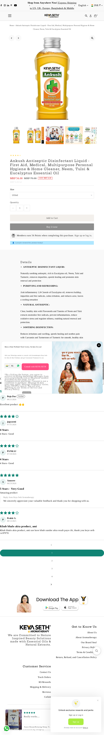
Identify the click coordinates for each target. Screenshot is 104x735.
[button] (7, 365)
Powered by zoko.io (27, 392)
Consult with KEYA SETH (35, 367)
